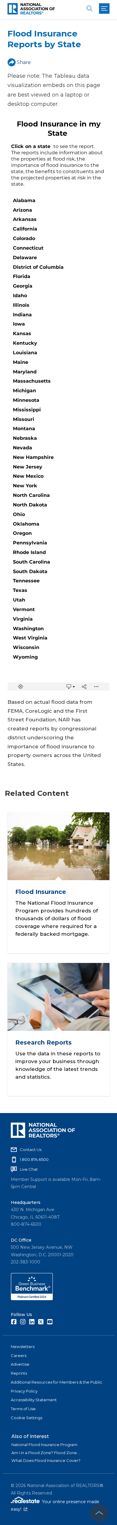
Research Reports (43, 1042)
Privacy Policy (24, 1391)
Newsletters (22, 1346)
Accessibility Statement (34, 1399)
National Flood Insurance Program (44, 1444)
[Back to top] (99, 1513)
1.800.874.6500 (34, 1159)
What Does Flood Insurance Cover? (45, 1460)
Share (24, 62)
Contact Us (30, 1149)
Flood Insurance (40, 891)
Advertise (20, 1364)
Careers (18, 1355)
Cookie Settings (26, 1417)
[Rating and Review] (32, 1298)
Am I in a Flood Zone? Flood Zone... (45, 1452)
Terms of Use (23, 1408)
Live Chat (29, 1169)
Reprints (19, 1373)
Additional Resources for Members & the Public (56, 1382)
